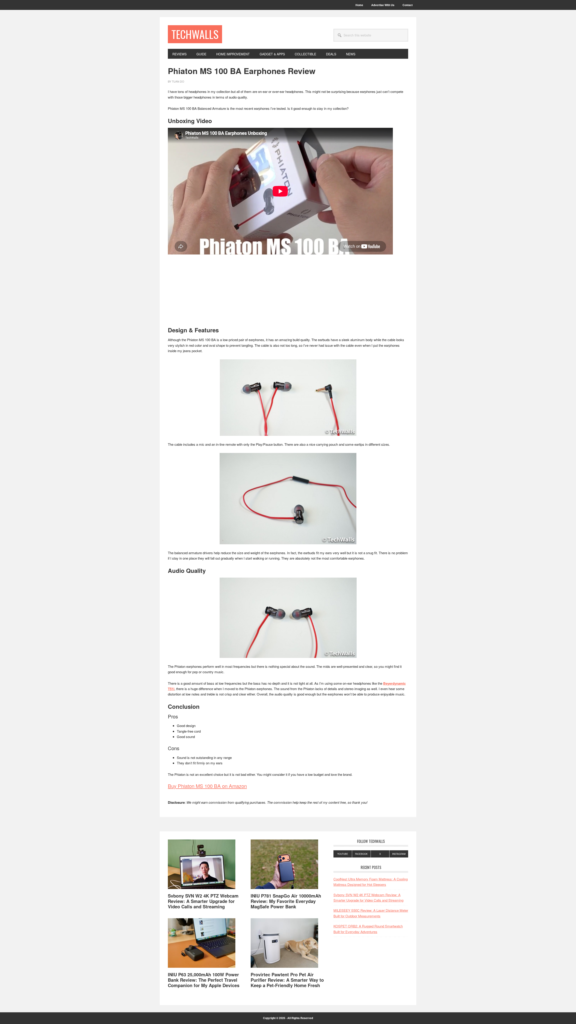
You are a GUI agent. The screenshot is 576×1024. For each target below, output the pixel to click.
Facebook (361, 853)
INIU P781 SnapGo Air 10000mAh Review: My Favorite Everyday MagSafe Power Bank (286, 901)
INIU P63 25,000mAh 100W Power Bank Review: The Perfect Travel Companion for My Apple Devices (203, 979)
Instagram (398, 853)
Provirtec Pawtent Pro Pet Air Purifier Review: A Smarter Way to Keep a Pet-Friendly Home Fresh (287, 979)
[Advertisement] (288, 293)
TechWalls (194, 34)
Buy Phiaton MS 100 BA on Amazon (207, 785)
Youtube (342, 853)
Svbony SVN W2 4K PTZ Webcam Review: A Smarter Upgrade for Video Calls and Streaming (203, 901)
